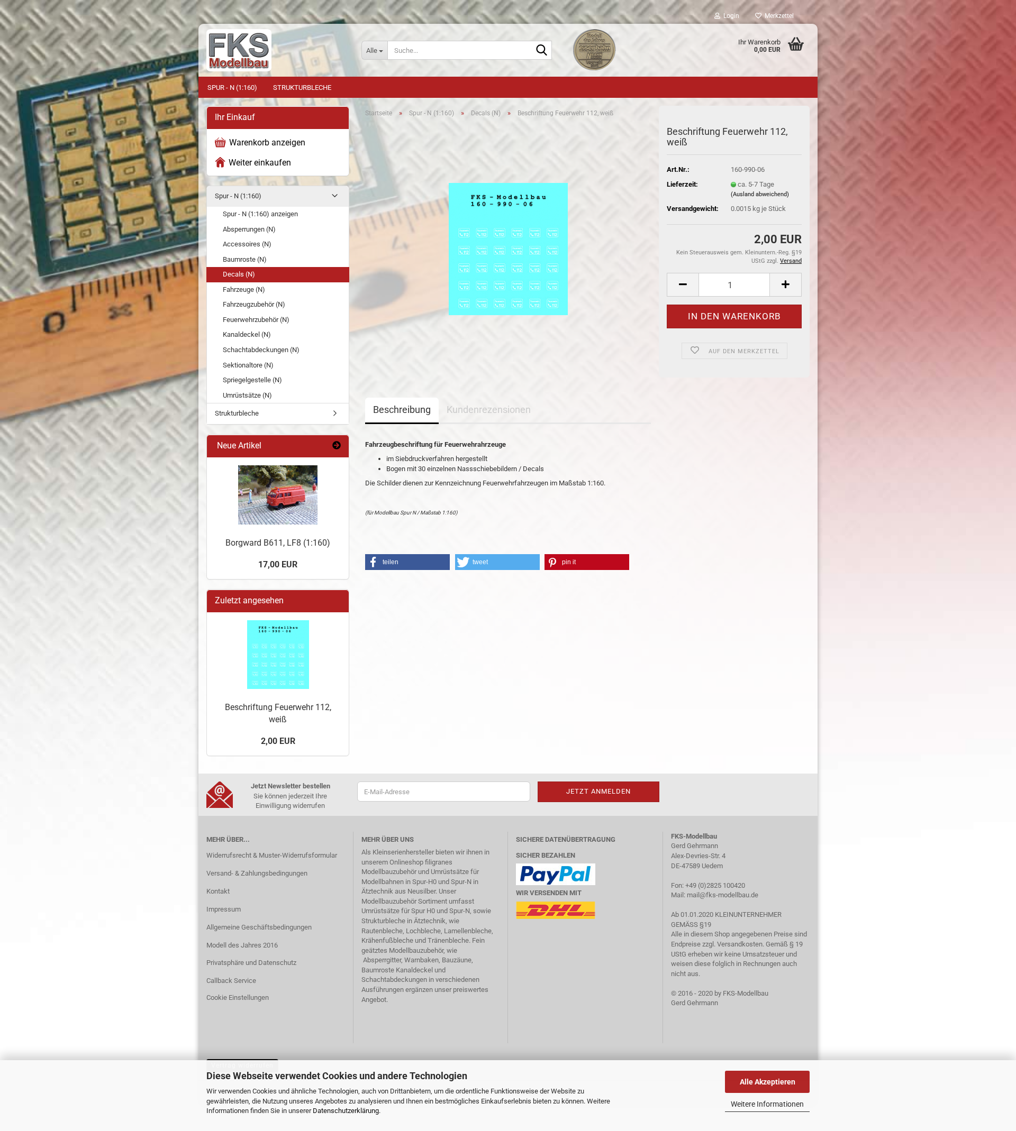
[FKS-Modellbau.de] (276, 50)
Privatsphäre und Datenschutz (251, 963)
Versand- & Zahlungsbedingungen (256, 873)
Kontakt (218, 891)
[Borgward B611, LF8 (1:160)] (278, 495)
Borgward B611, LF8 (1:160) (277, 543)
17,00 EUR (277, 564)
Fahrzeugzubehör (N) (254, 304)
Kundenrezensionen (489, 409)
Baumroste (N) (245, 259)
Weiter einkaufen (260, 163)
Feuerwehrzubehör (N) (256, 320)
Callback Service (231, 981)
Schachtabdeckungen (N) (261, 350)
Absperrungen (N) (249, 229)
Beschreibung (402, 409)
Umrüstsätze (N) (247, 395)
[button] (682, 285)
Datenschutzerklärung (346, 1111)
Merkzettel (777, 16)
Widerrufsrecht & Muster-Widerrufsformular (271, 855)
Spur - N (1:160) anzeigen (260, 214)
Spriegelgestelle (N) (252, 380)
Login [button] (729, 16)
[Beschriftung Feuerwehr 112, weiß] (508, 245)
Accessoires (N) (247, 244)
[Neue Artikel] (336, 446)
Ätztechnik (377, 891)
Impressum (223, 909)
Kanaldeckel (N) (247, 334)
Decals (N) (239, 274)
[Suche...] (542, 50)
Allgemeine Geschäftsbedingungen (259, 927)
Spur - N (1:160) (232, 87)
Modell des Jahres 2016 (242, 945)
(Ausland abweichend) (760, 194)
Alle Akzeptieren (767, 1082)
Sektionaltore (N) (248, 365)
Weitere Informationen (767, 1104)
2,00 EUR (278, 741)
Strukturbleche (302, 87)
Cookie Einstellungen (237, 997)
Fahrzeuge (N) (244, 289)
